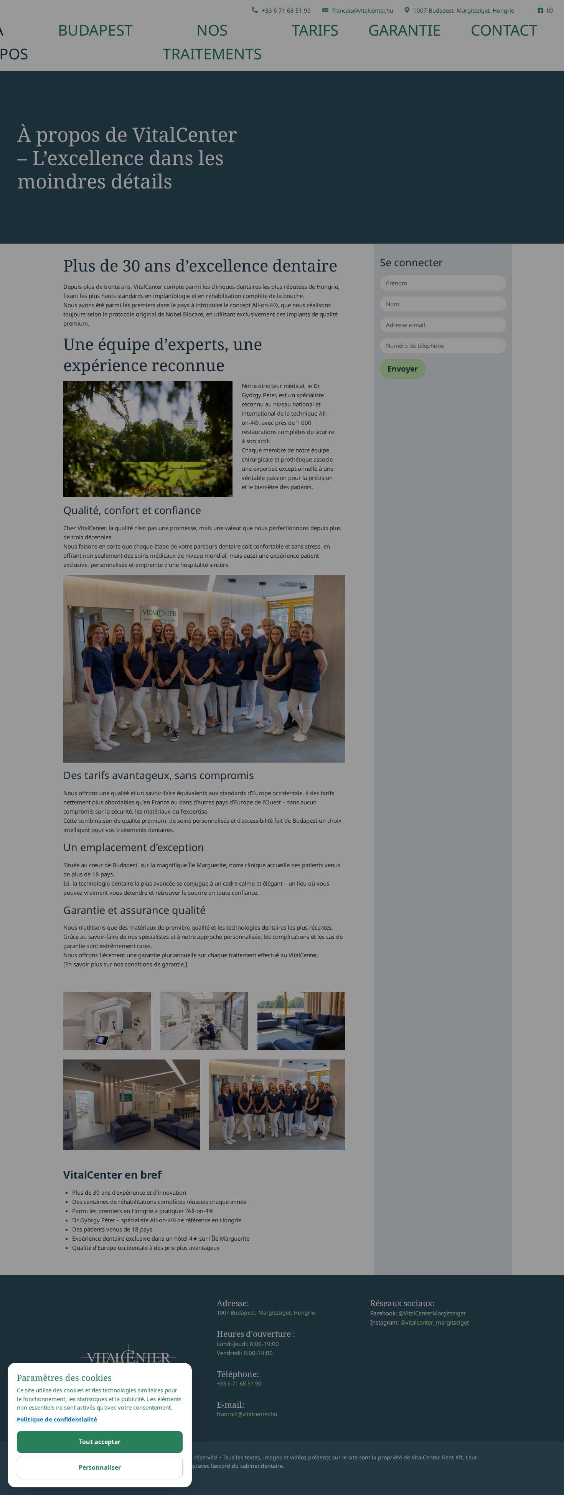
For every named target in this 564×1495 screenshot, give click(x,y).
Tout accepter (99, 1442)
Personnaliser (100, 1467)
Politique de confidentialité (57, 1419)
